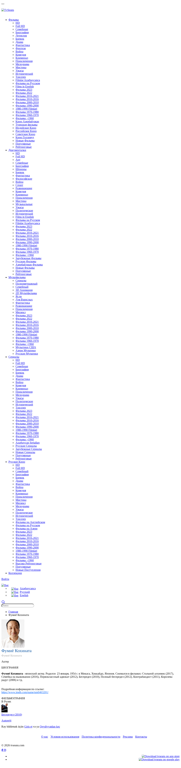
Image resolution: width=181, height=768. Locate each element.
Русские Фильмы (26, 261)
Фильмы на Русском (28, 83)
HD (18, 22)
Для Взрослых (24, 299)
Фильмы (13, 19)
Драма (19, 41)
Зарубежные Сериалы (29, 449)
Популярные (23, 143)
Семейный (22, 286)
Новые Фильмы (25, 140)
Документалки (17, 150)
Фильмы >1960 (25, 118)
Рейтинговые (24, 146)
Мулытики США (26, 347)
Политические (24, 210)
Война (19, 51)
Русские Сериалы (26, 445)
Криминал (22, 57)
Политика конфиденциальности (101, 736)
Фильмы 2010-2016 (27, 99)
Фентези (21, 48)
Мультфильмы (17, 277)
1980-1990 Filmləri (26, 108)
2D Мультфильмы (26, 293)
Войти (5, 579)
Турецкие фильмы (26, 124)
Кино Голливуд (25, 137)
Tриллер (21, 76)
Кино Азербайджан (27, 121)
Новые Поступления (28, 569)
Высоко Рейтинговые (29, 563)
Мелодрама (22, 64)
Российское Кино (26, 131)
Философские (24, 178)
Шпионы (21, 169)
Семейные (22, 29)
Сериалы (21, 280)
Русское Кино (16, 461)
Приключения (24, 61)
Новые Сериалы (25, 452)
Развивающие (24, 188)
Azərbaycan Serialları (28, 442)
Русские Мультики (27, 353)
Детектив (21, 35)
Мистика (21, 67)
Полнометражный (26, 283)
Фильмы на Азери (26, 528)
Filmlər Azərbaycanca (28, 80)
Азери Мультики (26, 350)
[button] (4, 585)
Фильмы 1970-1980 (27, 111)
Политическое (24, 512)
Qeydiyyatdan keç (50, 726)
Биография (22, 32)
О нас (44, 736)
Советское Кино (25, 134)
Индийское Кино (26, 127)
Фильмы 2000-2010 (27, 102)
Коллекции (15, 573)
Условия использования (65, 736)
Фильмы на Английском (30, 522)
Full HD (20, 26)
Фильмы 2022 (24, 92)
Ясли (19, 296)
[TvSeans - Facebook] (2, 750)
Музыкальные (24, 204)
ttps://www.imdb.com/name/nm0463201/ (25, 692)
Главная (13, 611)
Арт (18, 159)
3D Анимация (24, 290)
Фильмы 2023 (24, 89)
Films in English (25, 86)
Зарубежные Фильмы (28, 258)
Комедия (21, 54)
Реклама (128, 736)
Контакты (141, 736)
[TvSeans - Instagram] (5, 750)
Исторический (24, 73)
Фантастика (23, 45)
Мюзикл (21, 312)
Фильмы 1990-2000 (27, 105)
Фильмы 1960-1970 (27, 115)
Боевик (20, 38)
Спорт (19, 185)
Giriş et (28, 726)
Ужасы (20, 70)
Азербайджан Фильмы (29, 264)
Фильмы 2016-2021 (27, 96)
